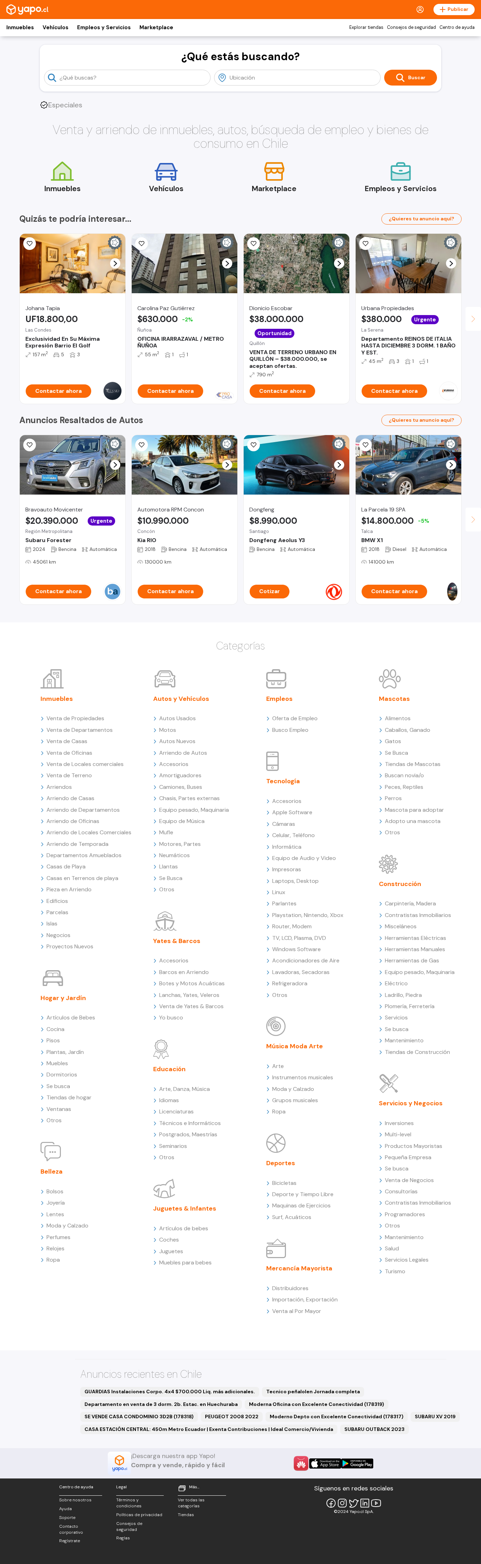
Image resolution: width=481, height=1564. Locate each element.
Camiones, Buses (180, 787)
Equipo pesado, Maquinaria (194, 810)
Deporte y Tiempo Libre (302, 1194)
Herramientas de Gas (412, 960)
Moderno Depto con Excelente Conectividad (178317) (337, 1416)
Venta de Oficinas (69, 752)
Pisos (53, 1040)
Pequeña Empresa (408, 1157)
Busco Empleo (290, 730)
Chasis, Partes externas (189, 798)
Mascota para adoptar (414, 810)
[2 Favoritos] (253, 243)
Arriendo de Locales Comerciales (88, 832)
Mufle (166, 832)
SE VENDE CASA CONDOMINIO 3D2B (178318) (139, 1416)
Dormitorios (61, 1074)
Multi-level (398, 1134)
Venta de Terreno (69, 775)
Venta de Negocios (409, 1180)
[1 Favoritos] (141, 243)
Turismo (395, 1271)
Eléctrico (396, 983)
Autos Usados (177, 718)
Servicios (396, 1017)
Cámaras (283, 824)
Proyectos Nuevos (69, 946)
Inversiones (399, 1123)
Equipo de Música (182, 821)
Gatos (393, 741)
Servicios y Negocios (411, 1103)
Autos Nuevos (177, 741)
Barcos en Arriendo (184, 972)
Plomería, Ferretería (410, 1006)
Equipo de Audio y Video (304, 858)
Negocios (58, 935)
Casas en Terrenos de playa (82, 878)
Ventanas (58, 1109)
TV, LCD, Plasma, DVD (299, 938)
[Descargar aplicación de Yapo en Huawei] (301, 1463)
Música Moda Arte (294, 1046)
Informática (286, 846)
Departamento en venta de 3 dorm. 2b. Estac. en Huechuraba (161, 1404)
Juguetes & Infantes (184, 1208)
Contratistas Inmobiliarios (418, 915)
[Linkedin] (364, 1503)
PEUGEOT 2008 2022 (231, 1416)
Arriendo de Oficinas (72, 821)
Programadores (405, 1214)
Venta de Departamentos (79, 730)
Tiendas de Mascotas (413, 764)
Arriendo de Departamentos (83, 810)
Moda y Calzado (67, 1225)
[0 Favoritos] (29, 243)
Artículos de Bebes (70, 1017)
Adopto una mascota (413, 821)
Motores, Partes (180, 844)
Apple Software (292, 812)
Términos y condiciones (129, 1503)
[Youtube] (376, 1503)
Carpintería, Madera (410, 903)
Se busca (58, 1086)
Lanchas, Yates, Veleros (189, 995)
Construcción (400, 884)
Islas (51, 923)
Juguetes (171, 1251)
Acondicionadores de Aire (305, 960)
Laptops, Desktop (295, 881)
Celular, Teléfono (293, 835)
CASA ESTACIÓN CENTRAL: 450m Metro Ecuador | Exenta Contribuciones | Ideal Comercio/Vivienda (209, 1429)
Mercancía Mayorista (299, 1268)
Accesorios (173, 764)
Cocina (55, 1029)
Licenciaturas (176, 1111)
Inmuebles (20, 27)
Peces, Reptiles (404, 787)
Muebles (57, 1063)
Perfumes (58, 1237)
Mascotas (394, 699)
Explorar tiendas (366, 27)
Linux (278, 892)
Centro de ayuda (457, 27)
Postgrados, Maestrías (188, 1134)
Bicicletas (284, 1183)
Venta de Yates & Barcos (191, 1006)
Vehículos (55, 27)
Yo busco (171, 1017)
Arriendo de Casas (70, 798)
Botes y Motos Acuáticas (192, 983)
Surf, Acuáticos (291, 1217)
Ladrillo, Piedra (403, 995)
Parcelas (57, 912)
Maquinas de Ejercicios (301, 1205)
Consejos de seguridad (411, 27)
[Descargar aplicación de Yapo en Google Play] (357, 1463)
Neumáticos (174, 855)
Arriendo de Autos (183, 752)
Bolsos (54, 1191)
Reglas (123, 1538)
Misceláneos (401, 926)
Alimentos (398, 718)
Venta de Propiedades (75, 718)
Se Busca (170, 878)
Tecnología (283, 781)
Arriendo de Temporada (77, 844)
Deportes (280, 1163)
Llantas (168, 866)
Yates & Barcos (176, 941)
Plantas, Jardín (65, 1052)
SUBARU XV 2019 (435, 1416)
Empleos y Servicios (104, 27)
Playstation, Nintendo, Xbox (307, 915)
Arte (278, 1066)
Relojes (55, 1248)
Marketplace (156, 27)
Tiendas (186, 1515)
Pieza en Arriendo (69, 889)
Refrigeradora (289, 983)
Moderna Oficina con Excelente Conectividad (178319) (316, 1404)
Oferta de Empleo (295, 718)
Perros (393, 798)
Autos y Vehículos (181, 699)
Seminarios (173, 1146)
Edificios (57, 901)
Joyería (55, 1202)
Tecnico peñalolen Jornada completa (313, 1391)
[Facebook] (331, 1503)
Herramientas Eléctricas (415, 938)
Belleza (51, 1171)
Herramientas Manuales (415, 949)
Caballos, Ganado (407, 730)
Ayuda (65, 1509)
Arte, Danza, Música (184, 1089)
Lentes (55, 1214)
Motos (167, 730)
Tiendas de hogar (69, 1097)
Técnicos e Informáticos (190, 1123)
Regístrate (69, 1541)
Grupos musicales (295, 1100)
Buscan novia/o (404, 775)
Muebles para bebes (185, 1262)
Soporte (67, 1517)
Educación (169, 1069)
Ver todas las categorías (191, 1503)
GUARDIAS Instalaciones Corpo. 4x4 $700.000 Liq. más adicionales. (170, 1391)
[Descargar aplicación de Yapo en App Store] (325, 1463)
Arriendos (59, 787)
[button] (115, 263)
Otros (54, 1120)
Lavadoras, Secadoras (301, 972)
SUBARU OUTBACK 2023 (374, 1429)
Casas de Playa (66, 866)
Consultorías (401, 1191)
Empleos (279, 699)
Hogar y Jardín (63, 998)
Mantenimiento (404, 1040)
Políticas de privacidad (139, 1515)
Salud (392, 1248)
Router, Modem (292, 926)
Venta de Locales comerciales (85, 764)
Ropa (53, 1259)
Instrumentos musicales (302, 1077)
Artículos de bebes (183, 1228)
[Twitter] (353, 1503)
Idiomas (169, 1100)
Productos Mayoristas (413, 1146)
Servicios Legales (407, 1259)
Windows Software (296, 949)
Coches (169, 1239)
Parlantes (284, 903)
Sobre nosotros (75, 1500)
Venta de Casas (66, 741)
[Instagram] (342, 1503)
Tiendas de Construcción (417, 1052)
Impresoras (286, 869)
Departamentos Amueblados (83, 855)
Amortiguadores (180, 775)
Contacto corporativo (71, 1529)
